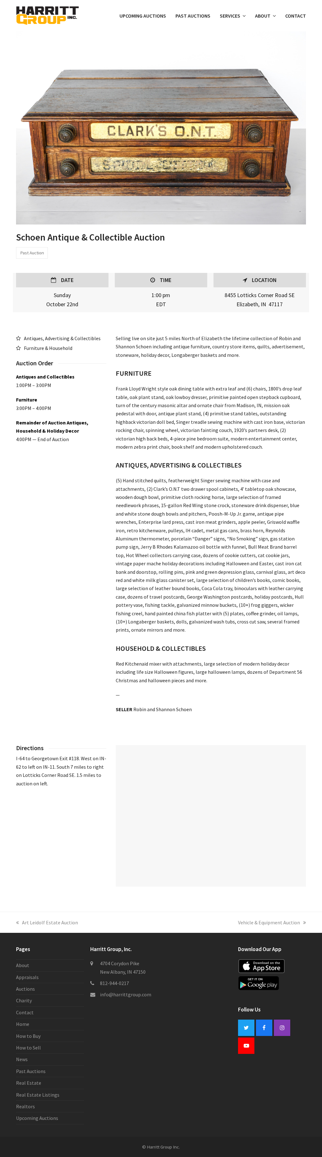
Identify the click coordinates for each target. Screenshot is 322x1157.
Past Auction (32, 253)
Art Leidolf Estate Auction (50, 922)
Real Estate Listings (37, 1095)
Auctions (25, 989)
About (22, 965)
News (22, 1059)
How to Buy (28, 1036)
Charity (24, 1000)
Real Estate (28, 1083)
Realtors (25, 1106)
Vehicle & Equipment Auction (269, 922)
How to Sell (28, 1047)
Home (22, 1024)
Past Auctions (31, 1071)
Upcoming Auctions (37, 1118)
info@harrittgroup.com (125, 994)
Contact (25, 1012)
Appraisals (27, 977)
